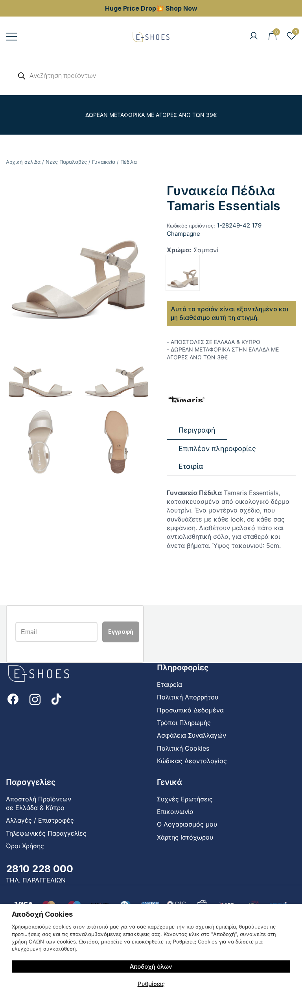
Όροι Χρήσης (25, 846)
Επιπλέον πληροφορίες (217, 448)
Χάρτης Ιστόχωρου (185, 837)
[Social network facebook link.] (13, 698)
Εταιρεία (169, 684)
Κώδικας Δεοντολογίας (192, 761)
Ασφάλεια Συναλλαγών (191, 735)
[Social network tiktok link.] (57, 698)
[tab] (197, 430)
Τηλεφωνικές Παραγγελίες (46, 833)
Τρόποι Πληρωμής (184, 723)
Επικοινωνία (175, 812)
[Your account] (253, 36)
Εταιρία (191, 466)
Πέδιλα (128, 162)
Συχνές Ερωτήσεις (185, 799)
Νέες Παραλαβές (66, 162)
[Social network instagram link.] (35, 698)
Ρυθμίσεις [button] (151, 984)
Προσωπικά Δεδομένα (190, 710)
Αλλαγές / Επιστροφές (40, 820)
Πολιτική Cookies (183, 748)
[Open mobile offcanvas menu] (11, 36)
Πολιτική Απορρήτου (187, 697)
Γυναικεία (103, 162)
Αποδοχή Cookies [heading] (42, 914)
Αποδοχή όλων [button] (151, 966)
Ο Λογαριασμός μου (187, 824)
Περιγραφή (197, 430)
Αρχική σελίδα (23, 162)
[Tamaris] (186, 400)
